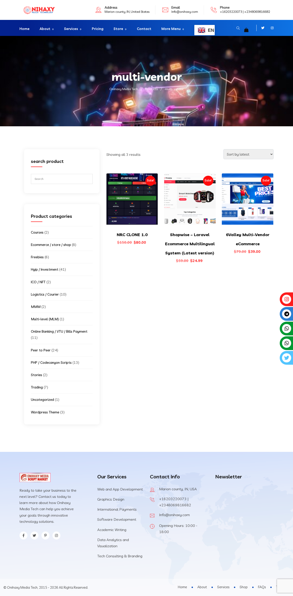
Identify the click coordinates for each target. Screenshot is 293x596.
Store (118, 29)
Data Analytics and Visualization (113, 542)
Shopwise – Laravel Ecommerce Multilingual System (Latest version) (190, 244)
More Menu (171, 29)
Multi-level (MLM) (45, 319)
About (45, 29)
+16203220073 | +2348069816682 (245, 12)
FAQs (262, 587)
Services (71, 29)
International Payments (117, 509)
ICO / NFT (38, 282)
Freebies (37, 257)
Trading (37, 387)
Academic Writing (111, 529)
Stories (36, 375)
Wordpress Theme (45, 412)
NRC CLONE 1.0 (132, 234)
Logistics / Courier (45, 294)
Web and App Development (120, 489)
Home (24, 29)
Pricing (97, 29)
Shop (244, 587)
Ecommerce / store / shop (51, 245)
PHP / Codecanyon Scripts (51, 362)
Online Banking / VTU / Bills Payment (59, 331)
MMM (36, 307)
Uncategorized (42, 399)
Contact (144, 29)
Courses (37, 232)
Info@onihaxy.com (184, 12)
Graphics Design (110, 499)
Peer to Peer (41, 350)
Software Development (116, 519)
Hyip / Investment (44, 269)
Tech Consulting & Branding (119, 556)
